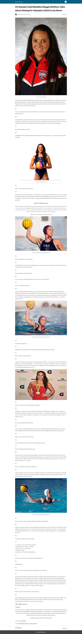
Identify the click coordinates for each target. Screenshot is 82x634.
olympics (30, 623)
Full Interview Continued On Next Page (41, 203)
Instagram (18, 607)
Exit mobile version (41, 632)
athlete (19, 623)
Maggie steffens (24, 623)
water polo (35, 623)
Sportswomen (23, 620)
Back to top (64, 628)
